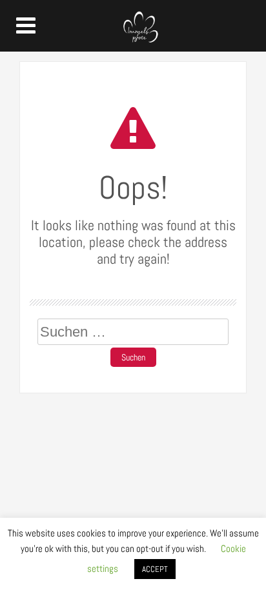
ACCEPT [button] (155, 569)
